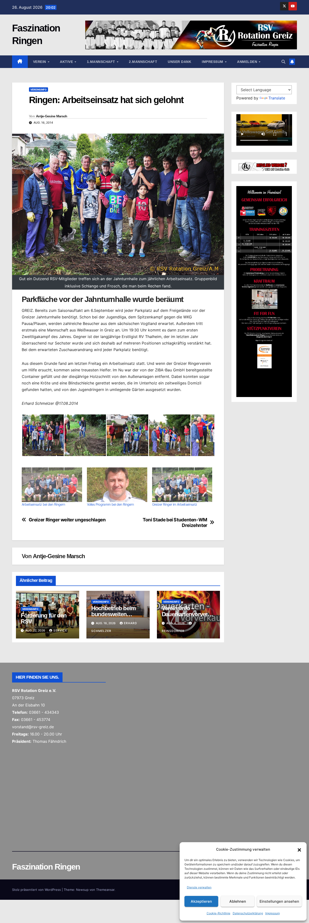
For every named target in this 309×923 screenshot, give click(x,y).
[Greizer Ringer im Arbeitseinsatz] (182, 484)
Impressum (272, 913)
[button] (299, 849)
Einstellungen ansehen (279, 901)
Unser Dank (179, 62)
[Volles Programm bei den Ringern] (117, 484)
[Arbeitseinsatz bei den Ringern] (52, 484)
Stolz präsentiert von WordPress (37, 890)
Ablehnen (237, 901)
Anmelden (247, 62)
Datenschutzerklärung (248, 913)
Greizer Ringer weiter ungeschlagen (67, 520)
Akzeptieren (201, 901)
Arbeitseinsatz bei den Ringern (43, 504)
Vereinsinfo (38, 89)
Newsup (82, 890)
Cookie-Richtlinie (218, 913)
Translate (276, 98)
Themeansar (105, 890)
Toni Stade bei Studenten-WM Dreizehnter (175, 522)
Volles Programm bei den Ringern (110, 504)
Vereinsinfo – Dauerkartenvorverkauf (187, 614)
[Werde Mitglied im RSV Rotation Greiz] (264, 166)
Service (60, 630)
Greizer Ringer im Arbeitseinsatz (174, 504)
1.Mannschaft (101, 62)
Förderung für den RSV (44, 618)
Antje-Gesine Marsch (51, 116)
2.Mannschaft (143, 62)
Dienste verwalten (199, 887)
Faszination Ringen (46, 866)
